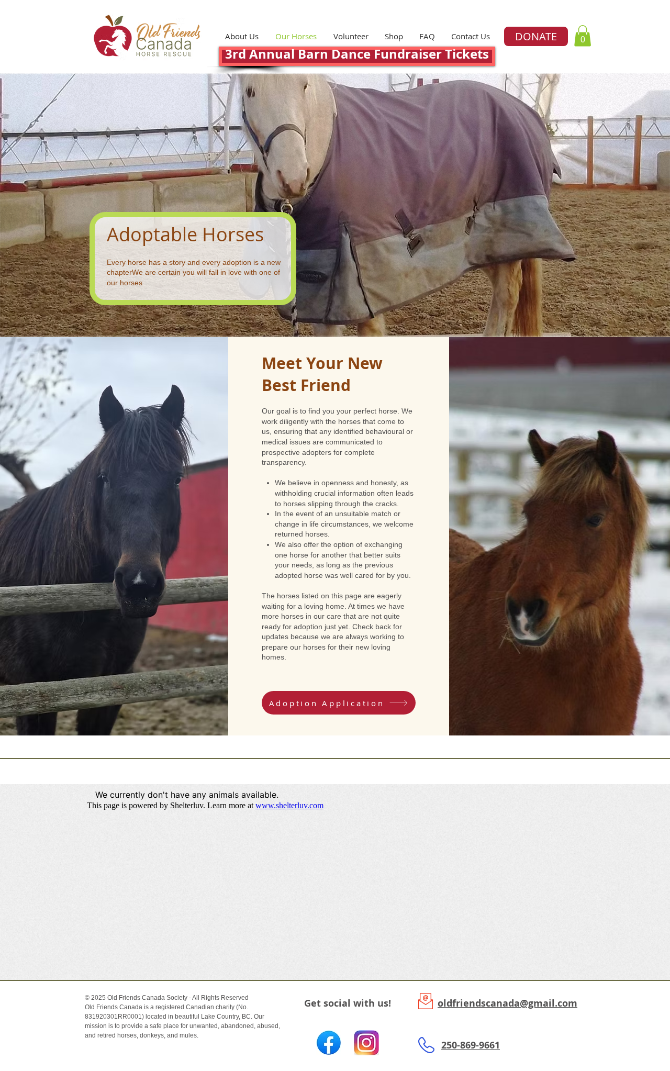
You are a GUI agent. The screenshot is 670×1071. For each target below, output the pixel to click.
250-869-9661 (470, 1045)
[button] (393, 36)
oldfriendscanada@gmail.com (507, 1003)
